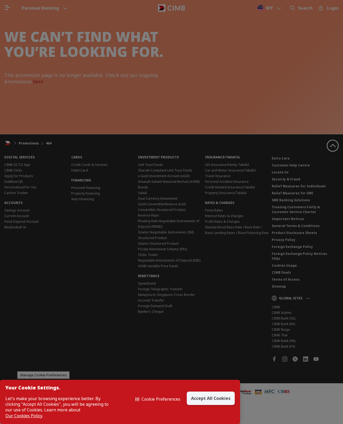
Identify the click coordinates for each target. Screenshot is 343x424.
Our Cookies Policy (23, 416)
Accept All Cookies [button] (210, 398)
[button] (158, 399)
